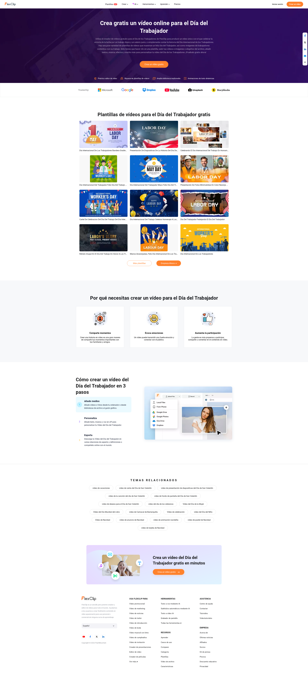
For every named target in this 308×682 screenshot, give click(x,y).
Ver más (132, 662)
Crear (124, 4)
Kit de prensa (205, 652)
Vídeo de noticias (136, 613)
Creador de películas (137, 657)
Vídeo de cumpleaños (138, 637)
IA (135, 4)
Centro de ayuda (206, 604)
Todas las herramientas (170, 623)
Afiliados (203, 642)
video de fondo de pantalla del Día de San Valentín (175, 496)
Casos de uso (166, 642)
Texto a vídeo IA (167, 613)
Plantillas (109, 4)
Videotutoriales (206, 618)
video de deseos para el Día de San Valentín (120, 504)
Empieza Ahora (168, 263)
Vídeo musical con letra (138, 633)
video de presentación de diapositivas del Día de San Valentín (187, 488)
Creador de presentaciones (140, 647)
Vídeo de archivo (167, 662)
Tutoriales (204, 613)
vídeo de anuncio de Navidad (131, 520)
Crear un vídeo (295, 4)
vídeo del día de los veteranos (160, 504)
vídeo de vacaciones (101, 488)
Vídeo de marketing (137, 609)
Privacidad (204, 666)
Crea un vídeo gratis (154, 64)
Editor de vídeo (135, 652)
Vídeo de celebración (176, 512)
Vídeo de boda (135, 628)
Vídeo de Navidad (102, 520)
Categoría (165, 652)
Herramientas (148, 4)
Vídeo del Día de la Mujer (193, 504)
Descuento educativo (208, 662)
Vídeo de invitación (137, 642)
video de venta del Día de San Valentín (135, 488)
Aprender (164, 4)
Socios (202, 647)
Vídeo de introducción (138, 623)
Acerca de (204, 633)
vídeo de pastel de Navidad (199, 520)
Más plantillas (139, 263)
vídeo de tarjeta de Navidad (152, 528)
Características (167, 666)
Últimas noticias (206, 637)
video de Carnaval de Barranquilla (143, 512)
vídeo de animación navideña (165, 520)
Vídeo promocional (137, 604)
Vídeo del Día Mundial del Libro (106, 512)
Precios (177, 4)
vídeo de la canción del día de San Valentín (127, 496)
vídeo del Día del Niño (203, 512)
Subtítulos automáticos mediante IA (175, 609)
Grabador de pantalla (169, 618)
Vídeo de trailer (135, 618)
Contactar (204, 609)
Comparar (165, 647)
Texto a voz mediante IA (170, 604)
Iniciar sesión (277, 4)
